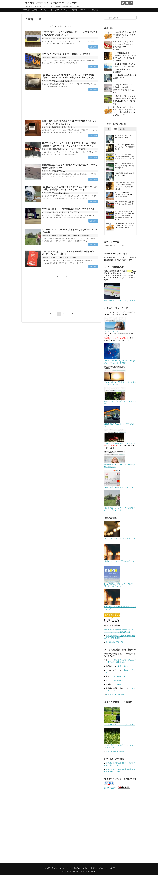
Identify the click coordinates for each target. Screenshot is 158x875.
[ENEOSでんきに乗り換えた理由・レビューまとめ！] (112, 605)
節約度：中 (68, 81)
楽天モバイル (123, 666)
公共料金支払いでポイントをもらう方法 (119, 301)
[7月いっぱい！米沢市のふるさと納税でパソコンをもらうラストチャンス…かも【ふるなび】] (33, 128)
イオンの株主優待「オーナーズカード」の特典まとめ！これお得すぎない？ (124, 166)
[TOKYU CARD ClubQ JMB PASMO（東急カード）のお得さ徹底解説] (112, 359)
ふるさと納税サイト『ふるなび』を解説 (119, 725)
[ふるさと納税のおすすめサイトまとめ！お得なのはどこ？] (112, 743)
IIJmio (118, 684)
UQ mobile (118, 680)
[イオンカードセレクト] (115, 380)
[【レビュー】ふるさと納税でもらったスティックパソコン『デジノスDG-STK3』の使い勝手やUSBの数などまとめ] (33, 82)
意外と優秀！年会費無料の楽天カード (118, 487)
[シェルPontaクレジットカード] (112, 422)
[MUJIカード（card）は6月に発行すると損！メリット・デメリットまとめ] (114, 462)
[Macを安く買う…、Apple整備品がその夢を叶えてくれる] (33, 216)
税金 (62, 81)
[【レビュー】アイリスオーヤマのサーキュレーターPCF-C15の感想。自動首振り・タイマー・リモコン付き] (33, 194)
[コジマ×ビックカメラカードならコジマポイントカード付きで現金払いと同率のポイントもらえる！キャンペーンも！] (33, 150)
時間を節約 (75, 38)
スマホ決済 (26, 10)
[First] (50, 314)
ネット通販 (58, 193)
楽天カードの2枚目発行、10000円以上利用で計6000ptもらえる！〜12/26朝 (124, 194)
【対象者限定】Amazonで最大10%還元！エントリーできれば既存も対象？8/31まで (124, 34)
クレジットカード (46, 10)
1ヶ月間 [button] (122, 129)
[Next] (68, 314)
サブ (79, 235)
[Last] (72, 314)
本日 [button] (107, 129)
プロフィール (84, 10)
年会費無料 (81, 149)
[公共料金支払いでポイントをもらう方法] (112, 298)
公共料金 (35, 10)
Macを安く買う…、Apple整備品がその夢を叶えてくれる (68, 209)
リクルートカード (111, 331)
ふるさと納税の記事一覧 (115, 751)
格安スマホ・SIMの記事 (115, 694)
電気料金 (75, 10)
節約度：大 (58, 10)
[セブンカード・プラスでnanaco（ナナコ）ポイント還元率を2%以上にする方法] (115, 399)
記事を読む (93, 47)
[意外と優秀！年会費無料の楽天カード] (112, 485)
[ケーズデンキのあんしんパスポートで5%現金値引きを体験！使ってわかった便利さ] (33, 259)
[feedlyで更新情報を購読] (127, 3)
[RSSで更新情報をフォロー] (131, 3)
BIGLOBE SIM (119, 676)
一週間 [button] (115, 129)
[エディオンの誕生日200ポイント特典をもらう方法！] (33, 61)
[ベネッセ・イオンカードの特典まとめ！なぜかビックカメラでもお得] (33, 237)
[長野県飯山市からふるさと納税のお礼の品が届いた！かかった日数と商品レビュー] (33, 172)
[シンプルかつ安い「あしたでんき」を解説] (112, 536)
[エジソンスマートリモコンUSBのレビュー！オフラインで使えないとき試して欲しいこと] (33, 39)
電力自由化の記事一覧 (114, 642)
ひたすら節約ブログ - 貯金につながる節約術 (51, 3)
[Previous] (55, 314)
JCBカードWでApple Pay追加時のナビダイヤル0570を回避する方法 (125, 147)
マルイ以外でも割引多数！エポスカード (119, 443)
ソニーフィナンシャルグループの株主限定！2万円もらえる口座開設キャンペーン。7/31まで (124, 156)
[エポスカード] (115, 441)
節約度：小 (57, 57)
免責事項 (95, 10)
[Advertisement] (61, 105)
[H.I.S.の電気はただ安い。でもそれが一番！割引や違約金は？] (112, 582)
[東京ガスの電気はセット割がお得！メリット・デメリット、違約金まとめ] (112, 627)
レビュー (67, 10)
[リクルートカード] (115, 329)
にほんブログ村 (110, 788)
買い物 (64, 57)
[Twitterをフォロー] (123, 3)
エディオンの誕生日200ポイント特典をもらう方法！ (66, 54)
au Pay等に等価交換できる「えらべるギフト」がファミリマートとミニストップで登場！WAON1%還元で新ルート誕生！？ (125, 216)
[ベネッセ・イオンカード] (112, 506)
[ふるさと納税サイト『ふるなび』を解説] (112, 723)
